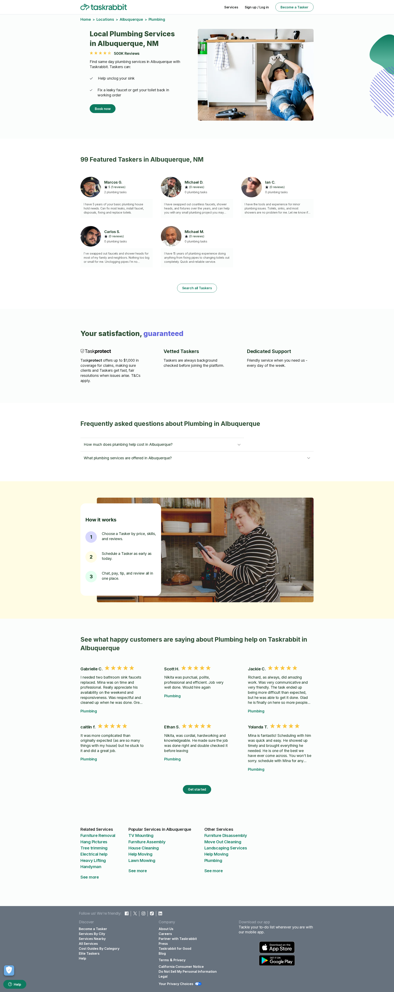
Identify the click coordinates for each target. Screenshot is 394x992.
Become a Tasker (294, 7)
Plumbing (88, 711)
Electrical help (94, 854)
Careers (165, 934)
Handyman (90, 866)
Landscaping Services (225, 848)
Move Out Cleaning (222, 841)
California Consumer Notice (181, 967)
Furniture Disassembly (225, 835)
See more (89, 877)
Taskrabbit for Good (175, 948)
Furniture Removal (97, 835)
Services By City (92, 934)
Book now (102, 109)
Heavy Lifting (93, 860)
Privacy (179, 960)
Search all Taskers (197, 288)
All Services (88, 944)
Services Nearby (92, 939)
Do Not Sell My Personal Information (188, 971)
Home (85, 19)
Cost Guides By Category (99, 948)
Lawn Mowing (141, 860)
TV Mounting (140, 835)
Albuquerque (131, 19)
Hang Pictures (93, 841)
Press (163, 944)
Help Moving (140, 854)
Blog (162, 953)
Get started (197, 789)
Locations (105, 19)
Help (17, 984)
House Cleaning (143, 848)
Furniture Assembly (147, 841)
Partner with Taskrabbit (178, 939)
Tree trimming (94, 848)
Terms (164, 960)
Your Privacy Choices (176, 984)
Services (231, 7)
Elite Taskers (89, 953)
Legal (163, 976)
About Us (166, 929)
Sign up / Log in (257, 7)
